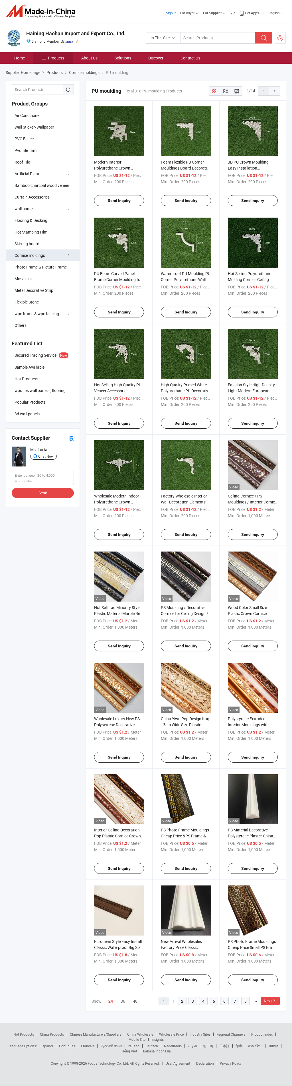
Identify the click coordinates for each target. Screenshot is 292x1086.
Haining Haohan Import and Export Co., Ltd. (75, 33)
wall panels (24, 208)
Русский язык (111, 1046)
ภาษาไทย (255, 1046)
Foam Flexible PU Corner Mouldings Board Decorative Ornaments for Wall (186, 168)
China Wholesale (140, 1034)
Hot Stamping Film (31, 232)
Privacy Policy (231, 1063)
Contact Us (190, 58)
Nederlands (173, 1046)
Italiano (133, 1046)
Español (46, 1046)
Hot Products (23, 1034)
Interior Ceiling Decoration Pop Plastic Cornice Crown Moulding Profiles (117, 836)
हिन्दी (239, 1046)
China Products (52, 1034)
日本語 (224, 1046)
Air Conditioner (28, 115)
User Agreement (178, 1063)
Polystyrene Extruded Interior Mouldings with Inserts (248, 724)
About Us (89, 58)
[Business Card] (71, 438)
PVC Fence (24, 138)
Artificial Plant (27, 173)
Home (19, 58)
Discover (155, 58)
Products (56, 58)
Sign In (171, 13)
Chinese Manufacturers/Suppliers (95, 1034)
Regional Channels (230, 1034)
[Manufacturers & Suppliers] (42, 11)
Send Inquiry (119, 200)
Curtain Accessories (32, 197)
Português (67, 1046)
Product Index (262, 1034)
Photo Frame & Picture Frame (41, 267)
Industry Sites (200, 1034)
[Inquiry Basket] (233, 13)
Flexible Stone (27, 302)
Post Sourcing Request (280, 38)
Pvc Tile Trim (25, 150)
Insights (157, 1039)
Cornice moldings (30, 255)
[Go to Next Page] (274, 91)
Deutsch (151, 1046)
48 (135, 1001)
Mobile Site (137, 1039)
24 (110, 1001)
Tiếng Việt (129, 1051)
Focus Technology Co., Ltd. (109, 1063)
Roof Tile (22, 162)
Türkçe (273, 1046)
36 (123, 1001)
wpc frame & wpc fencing (37, 313)
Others (21, 325)
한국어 (208, 1046)
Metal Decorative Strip (34, 290)
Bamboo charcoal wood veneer (42, 185)
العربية (192, 1046)
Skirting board (27, 243)
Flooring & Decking (31, 220)
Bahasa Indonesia (157, 1051)
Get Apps (252, 13)
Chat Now (46, 456)
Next (268, 1001)
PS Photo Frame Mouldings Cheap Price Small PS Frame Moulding (252, 947)
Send (42, 492)
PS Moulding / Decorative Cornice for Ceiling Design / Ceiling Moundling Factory (184, 613)
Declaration (205, 1063)
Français (87, 1046)
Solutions (123, 58)
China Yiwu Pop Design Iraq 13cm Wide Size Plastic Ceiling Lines (185, 724)
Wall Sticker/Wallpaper (34, 127)
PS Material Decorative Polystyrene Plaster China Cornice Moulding (250, 836)
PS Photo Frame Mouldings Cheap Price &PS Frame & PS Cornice (185, 836)
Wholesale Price (171, 1034)
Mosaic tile (24, 278)
